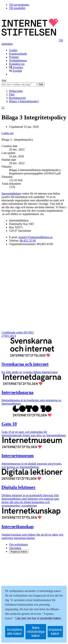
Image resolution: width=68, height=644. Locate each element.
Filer (12, 94)
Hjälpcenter (16, 91)
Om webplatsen (18, 544)
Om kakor (15, 547)
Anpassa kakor (19, 551)
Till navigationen (19, 4)
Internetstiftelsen (11, 193)
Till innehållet (17, 8)
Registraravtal (17, 97)
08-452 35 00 (28, 240)
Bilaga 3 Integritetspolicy (24, 101)
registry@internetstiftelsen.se (35, 237)
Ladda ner (8, 133)
